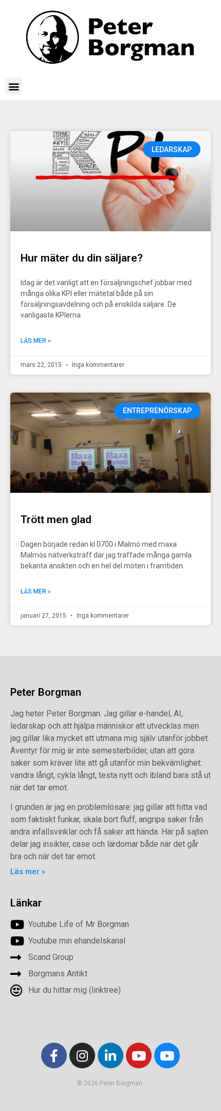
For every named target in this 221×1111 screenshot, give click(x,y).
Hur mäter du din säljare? (82, 258)
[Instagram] (82, 1055)
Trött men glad (56, 519)
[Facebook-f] (54, 1055)
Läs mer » (36, 340)
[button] (13, 86)
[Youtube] (139, 1055)
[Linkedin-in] (110, 1055)
